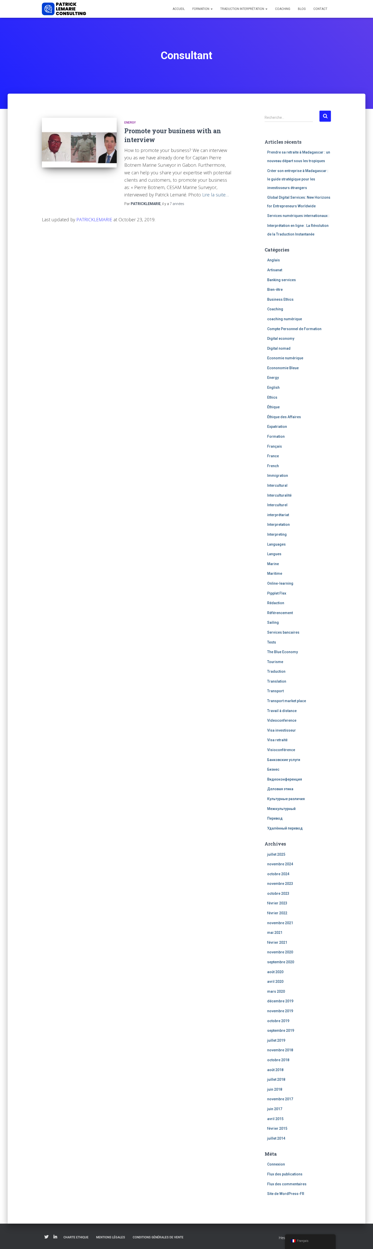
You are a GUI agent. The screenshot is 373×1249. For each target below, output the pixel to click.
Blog (302, 9)
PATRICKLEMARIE (94, 219)
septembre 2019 (280, 1030)
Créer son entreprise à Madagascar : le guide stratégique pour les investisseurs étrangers (297, 179)
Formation (201, 9)
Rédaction (275, 603)
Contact (320, 9)
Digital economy (280, 338)
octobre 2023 (278, 893)
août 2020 (275, 972)
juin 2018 (274, 1089)
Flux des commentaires (287, 1184)
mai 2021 (274, 933)
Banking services (281, 280)
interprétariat (278, 515)
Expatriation (277, 427)
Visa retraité (277, 740)
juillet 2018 (276, 1079)
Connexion (276, 1164)
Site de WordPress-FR (285, 1194)
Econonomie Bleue (283, 368)
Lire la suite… (215, 195)
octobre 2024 (278, 874)
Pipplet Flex (276, 593)
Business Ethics (280, 299)
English (273, 387)
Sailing (273, 622)
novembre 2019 (280, 1011)
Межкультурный (281, 809)
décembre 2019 (280, 1001)
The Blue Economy (282, 652)
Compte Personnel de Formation (294, 329)
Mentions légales (110, 1237)
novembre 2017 (280, 1099)
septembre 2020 (280, 962)
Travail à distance (282, 711)
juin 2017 (274, 1109)
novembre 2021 (280, 923)
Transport (275, 691)
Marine (273, 564)
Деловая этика (280, 789)
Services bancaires (283, 632)
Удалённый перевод (285, 828)
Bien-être (275, 290)
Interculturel (277, 505)
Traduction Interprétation (242, 9)
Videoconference (281, 720)
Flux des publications (284, 1174)
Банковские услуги (283, 760)
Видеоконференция (284, 779)
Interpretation (278, 524)
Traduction (276, 671)
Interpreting (277, 534)
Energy (130, 122)
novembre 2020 (280, 952)
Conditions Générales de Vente (158, 1237)
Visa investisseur (281, 730)
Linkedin (55, 1237)
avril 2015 (275, 1119)
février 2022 (277, 913)
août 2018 (275, 1070)
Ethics (272, 397)
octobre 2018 (278, 1060)
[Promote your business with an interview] (79, 143)
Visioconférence (281, 750)
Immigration (277, 476)
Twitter (46, 1237)
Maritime (274, 573)
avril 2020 (275, 982)
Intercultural (277, 485)
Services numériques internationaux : (298, 216)
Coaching (282, 9)
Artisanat (274, 270)
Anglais (273, 260)
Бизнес (273, 769)
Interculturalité (279, 495)
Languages (276, 544)
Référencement (280, 613)
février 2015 (277, 1128)
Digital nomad (279, 348)
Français (274, 446)
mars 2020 (276, 991)
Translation (276, 681)
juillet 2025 (276, 854)
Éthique (273, 407)
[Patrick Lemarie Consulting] (64, 9)
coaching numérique (284, 319)
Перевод (275, 818)
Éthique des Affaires (284, 417)
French (273, 466)
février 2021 (277, 942)
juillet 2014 (276, 1138)
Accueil (179, 9)
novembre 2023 (280, 884)
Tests (271, 642)
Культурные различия (286, 799)
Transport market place (286, 701)
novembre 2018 (280, 1050)
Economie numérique (285, 358)
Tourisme (275, 662)
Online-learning (280, 583)
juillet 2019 (276, 1040)
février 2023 (277, 903)
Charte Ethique (76, 1237)
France (273, 456)
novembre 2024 (280, 864)
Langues (274, 554)
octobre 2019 (278, 1021)
